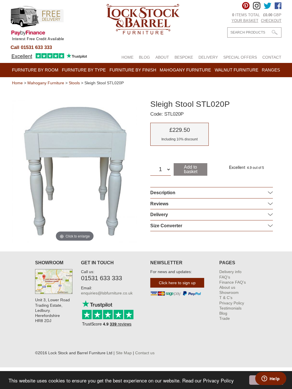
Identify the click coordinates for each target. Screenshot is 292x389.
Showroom (229, 292)
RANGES (271, 69)
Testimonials (230, 308)
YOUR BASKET (245, 21)
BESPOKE (184, 57)
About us (227, 287)
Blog (223, 313)
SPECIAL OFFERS (240, 57)
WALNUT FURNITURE (236, 69)
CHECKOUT (271, 21)
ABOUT (162, 57)
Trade (224, 318)
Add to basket (190, 169)
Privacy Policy (231, 303)
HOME (127, 57)
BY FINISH (133, 69)
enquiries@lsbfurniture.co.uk (107, 293)
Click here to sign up (177, 283)
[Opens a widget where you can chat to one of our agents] (270, 379)
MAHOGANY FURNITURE (185, 69)
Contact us (145, 353)
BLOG (144, 57)
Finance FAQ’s (232, 282)
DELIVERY (208, 57)
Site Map (124, 353)
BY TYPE (84, 69)
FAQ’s (224, 277)
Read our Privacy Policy (208, 380)
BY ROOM (35, 69)
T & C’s (225, 297)
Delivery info (230, 271)
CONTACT (271, 57)
